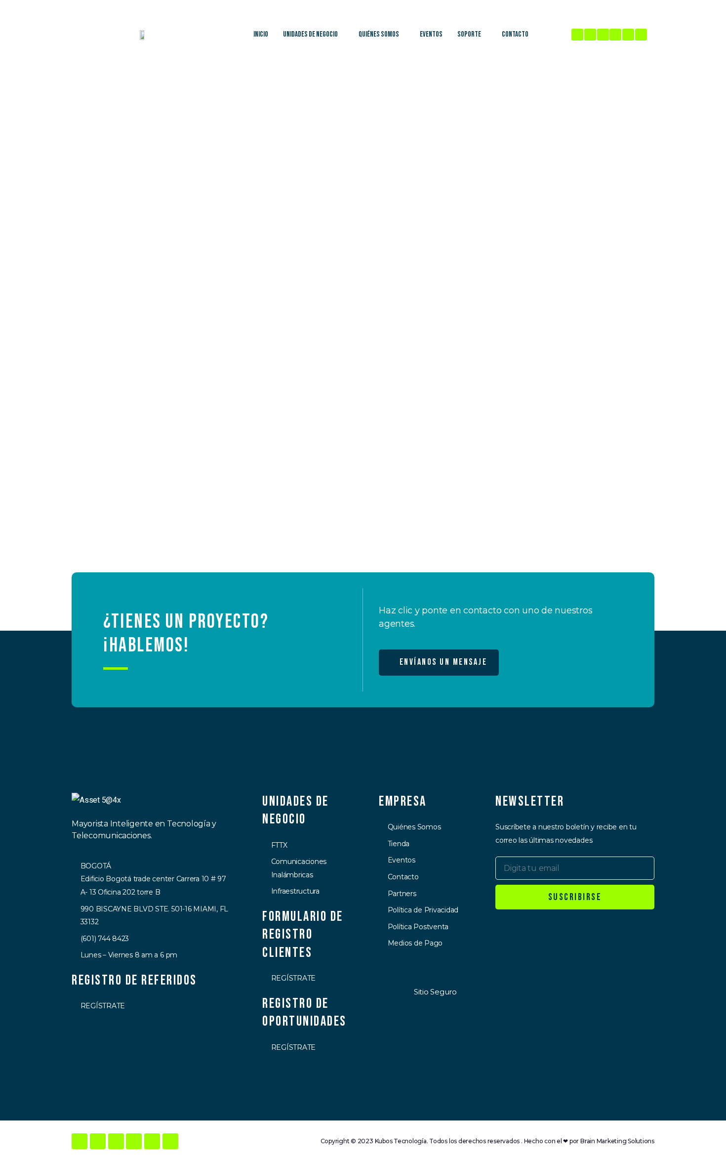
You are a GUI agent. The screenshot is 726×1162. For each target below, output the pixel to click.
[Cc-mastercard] (410, 969)
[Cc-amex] (453, 969)
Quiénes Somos (379, 34)
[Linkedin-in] (603, 35)
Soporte (469, 34)
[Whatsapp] (615, 35)
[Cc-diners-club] (432, 969)
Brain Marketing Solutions (617, 1141)
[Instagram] (590, 35)
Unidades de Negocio (310, 34)
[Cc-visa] (388, 969)
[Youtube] (628, 35)
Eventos (431, 34)
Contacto (515, 34)
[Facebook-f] (577, 35)
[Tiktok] (641, 35)
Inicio (260, 34)
